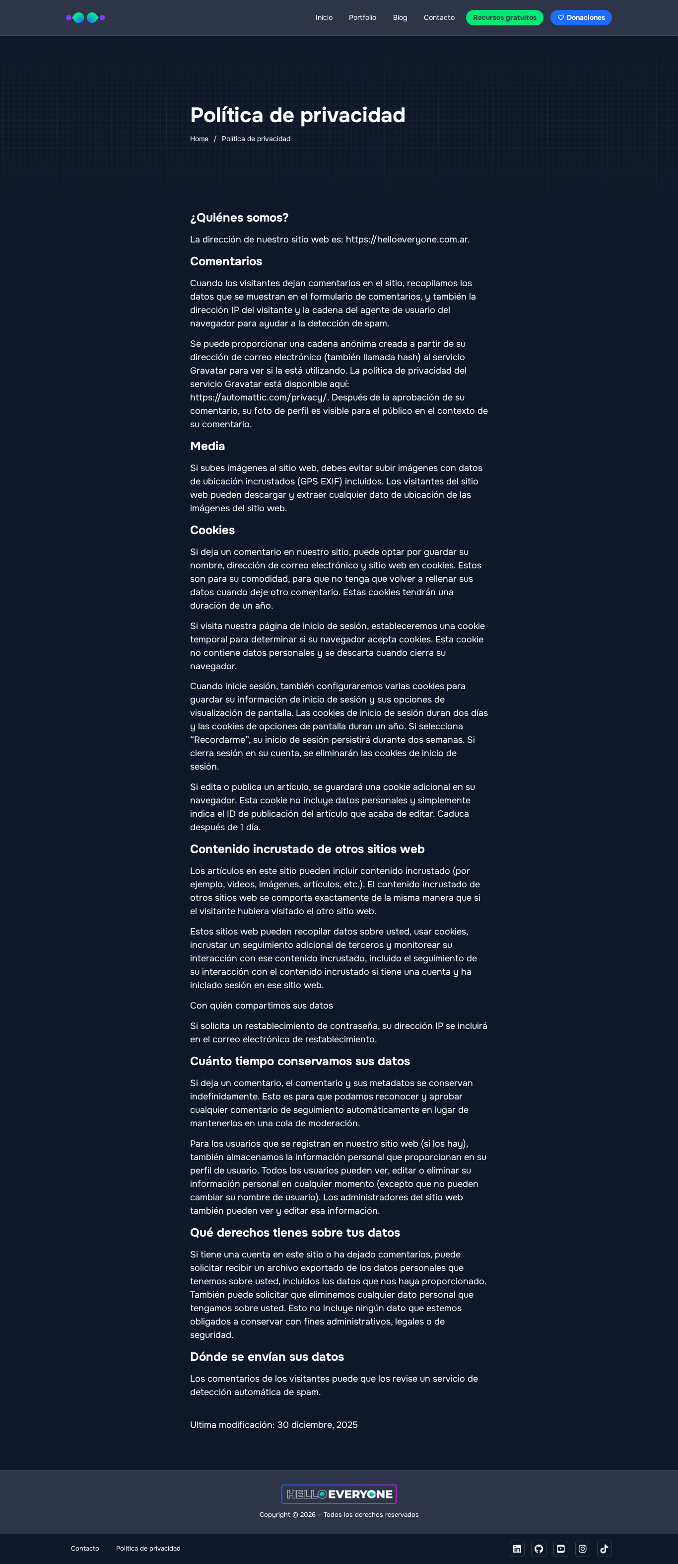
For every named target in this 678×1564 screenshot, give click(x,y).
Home (199, 138)
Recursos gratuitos (505, 17)
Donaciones (586, 17)
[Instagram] (583, 1549)
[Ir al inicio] (85, 17)
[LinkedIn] (517, 1549)
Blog (400, 17)
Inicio (324, 17)
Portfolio (362, 17)
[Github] (539, 1549)
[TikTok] (604, 1549)
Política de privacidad (148, 1549)
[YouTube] (561, 1549)
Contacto (439, 17)
